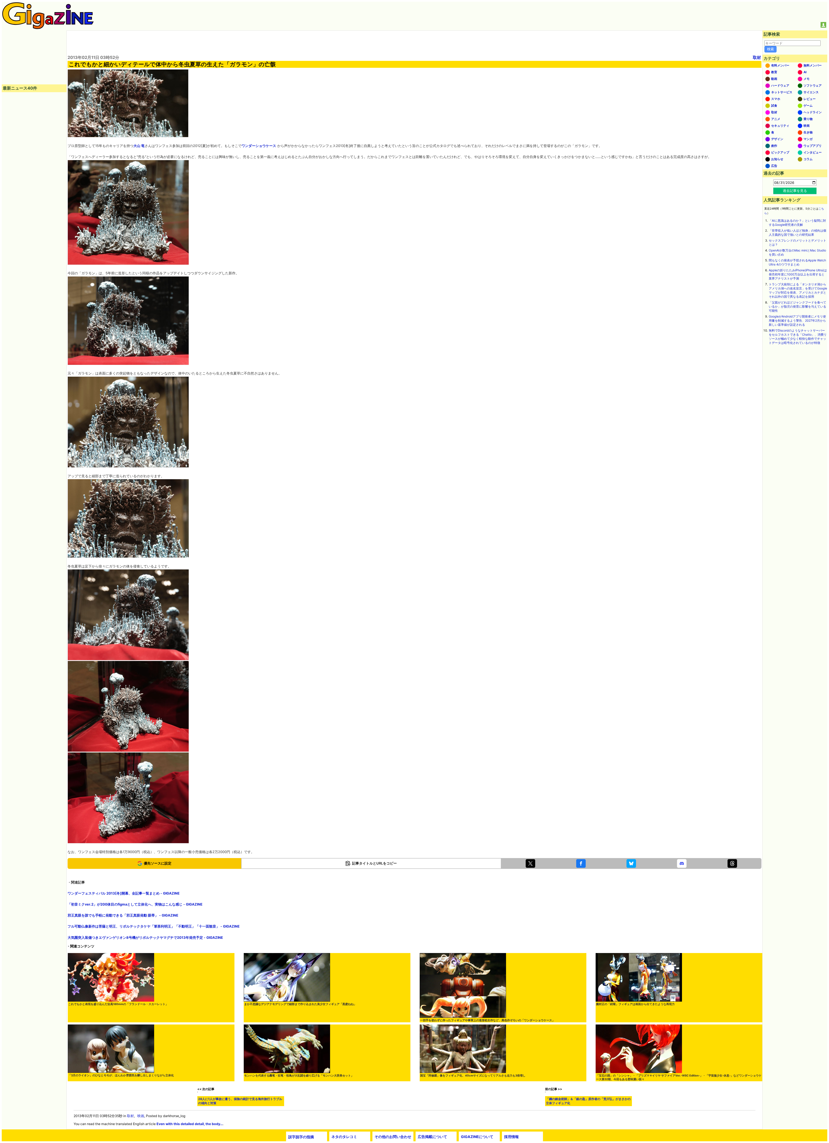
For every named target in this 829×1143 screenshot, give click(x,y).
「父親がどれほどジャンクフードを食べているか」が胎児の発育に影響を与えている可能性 (797, 306)
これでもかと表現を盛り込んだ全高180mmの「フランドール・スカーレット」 (118, 1004)
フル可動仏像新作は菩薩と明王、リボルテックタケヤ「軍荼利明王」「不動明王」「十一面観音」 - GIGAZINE (154, 926)
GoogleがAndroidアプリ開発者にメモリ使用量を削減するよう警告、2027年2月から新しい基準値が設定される (797, 320)
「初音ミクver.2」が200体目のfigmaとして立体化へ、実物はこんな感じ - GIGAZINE (135, 904)
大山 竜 (139, 146)
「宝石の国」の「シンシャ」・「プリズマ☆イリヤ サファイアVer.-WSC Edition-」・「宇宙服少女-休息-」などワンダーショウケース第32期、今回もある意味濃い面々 (678, 1077)
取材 (757, 57)
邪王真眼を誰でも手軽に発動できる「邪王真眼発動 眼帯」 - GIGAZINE (123, 915)
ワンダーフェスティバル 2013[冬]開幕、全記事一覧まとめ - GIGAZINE (124, 893)
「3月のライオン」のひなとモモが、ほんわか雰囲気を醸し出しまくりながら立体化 (121, 1075)
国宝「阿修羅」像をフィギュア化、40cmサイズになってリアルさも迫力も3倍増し (472, 1075)
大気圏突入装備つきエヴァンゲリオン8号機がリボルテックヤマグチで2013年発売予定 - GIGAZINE (145, 937)
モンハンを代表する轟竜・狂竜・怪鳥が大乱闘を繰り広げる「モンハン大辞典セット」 (299, 1075)
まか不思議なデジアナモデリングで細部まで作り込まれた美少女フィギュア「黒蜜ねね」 (300, 1004)
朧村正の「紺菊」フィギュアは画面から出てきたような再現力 (635, 1004)
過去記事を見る (795, 190)
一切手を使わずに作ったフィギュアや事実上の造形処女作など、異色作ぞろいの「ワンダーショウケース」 (487, 1020)
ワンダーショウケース (259, 146)
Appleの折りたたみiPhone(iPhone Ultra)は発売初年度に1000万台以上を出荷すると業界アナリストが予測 (798, 274)
